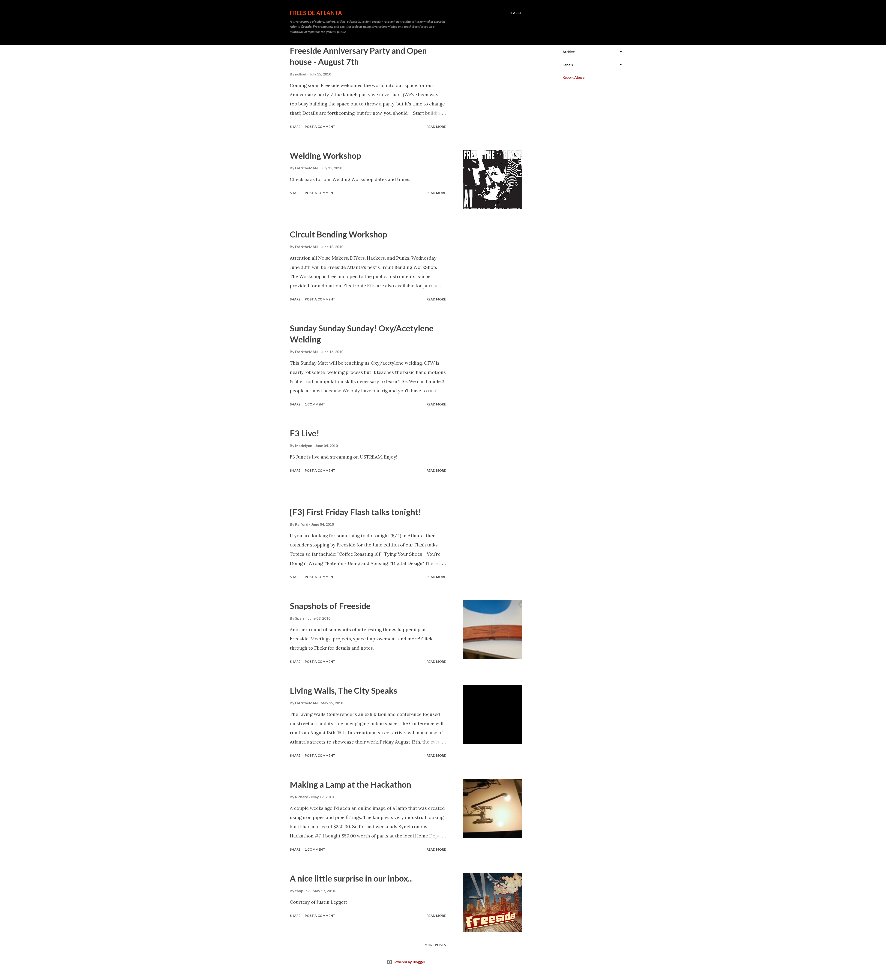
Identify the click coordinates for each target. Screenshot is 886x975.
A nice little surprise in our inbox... (351, 878)
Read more (436, 127)
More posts (435, 945)
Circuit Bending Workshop (338, 234)
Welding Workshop (325, 155)
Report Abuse (573, 77)
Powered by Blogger (408, 962)
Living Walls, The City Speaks (343, 690)
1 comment (315, 404)
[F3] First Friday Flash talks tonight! (355, 512)
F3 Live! (304, 433)
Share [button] (295, 127)
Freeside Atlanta (316, 12)
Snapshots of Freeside (330, 606)
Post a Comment (320, 127)
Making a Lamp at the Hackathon (350, 784)
